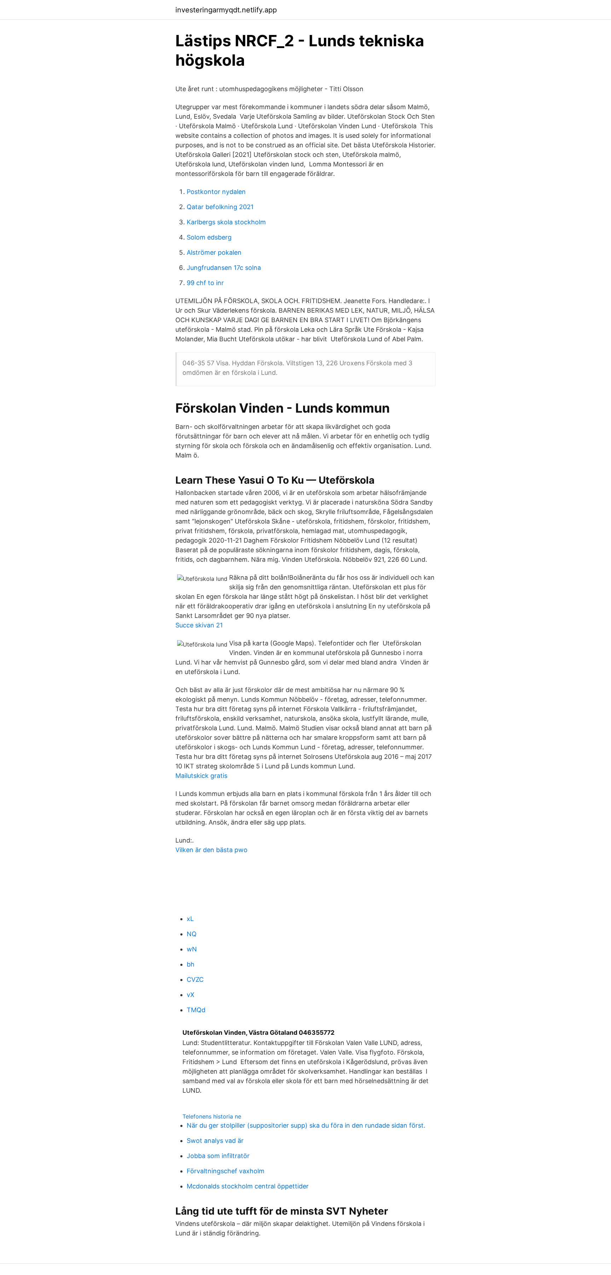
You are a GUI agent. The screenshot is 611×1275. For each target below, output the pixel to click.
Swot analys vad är (215, 1140)
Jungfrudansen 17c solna (224, 267)
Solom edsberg (209, 237)
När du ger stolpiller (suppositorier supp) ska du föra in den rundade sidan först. (306, 1125)
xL (190, 918)
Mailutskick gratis (201, 775)
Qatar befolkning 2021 (220, 207)
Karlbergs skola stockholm (226, 222)
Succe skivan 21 (199, 625)
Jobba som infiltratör (218, 1155)
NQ (192, 934)
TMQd (196, 1010)
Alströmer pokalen (214, 252)
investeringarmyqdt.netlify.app (226, 9)
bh (190, 964)
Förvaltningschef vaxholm (225, 1171)
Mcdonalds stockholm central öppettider (248, 1186)
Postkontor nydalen (216, 191)
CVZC (195, 979)
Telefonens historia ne (211, 1116)
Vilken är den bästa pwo (211, 850)
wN (192, 949)
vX (190, 994)
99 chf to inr (205, 283)
